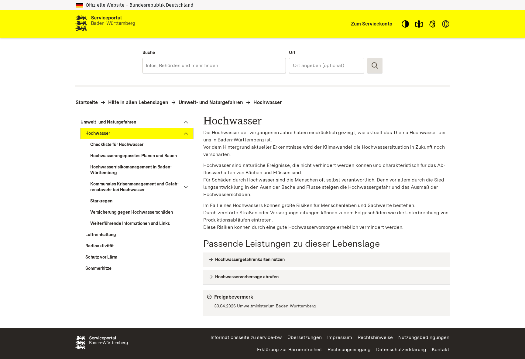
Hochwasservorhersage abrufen (247, 276)
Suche (148, 52)
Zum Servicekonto (371, 24)
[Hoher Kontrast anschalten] (405, 24)
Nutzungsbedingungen (423, 337)
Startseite (87, 102)
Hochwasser (267, 102)
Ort (292, 52)
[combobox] (214, 65)
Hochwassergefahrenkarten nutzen (250, 259)
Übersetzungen (304, 337)
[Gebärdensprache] (432, 24)
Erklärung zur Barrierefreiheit (289, 349)
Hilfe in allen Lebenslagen (138, 102)
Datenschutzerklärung (401, 349)
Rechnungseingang (349, 349)
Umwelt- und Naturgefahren (211, 102)
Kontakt (440, 349)
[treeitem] (134, 122)
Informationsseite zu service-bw (246, 337)
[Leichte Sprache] (419, 24)
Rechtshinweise (375, 337)
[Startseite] (105, 23)
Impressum (339, 337)
